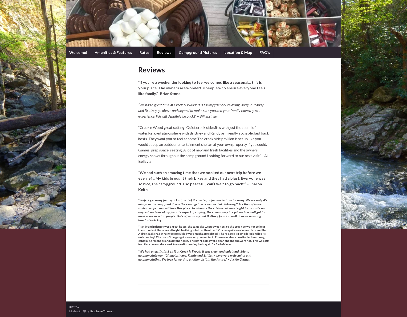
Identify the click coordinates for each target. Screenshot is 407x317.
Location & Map (238, 52)
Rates (144, 52)
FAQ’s (265, 52)
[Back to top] (396, 306)
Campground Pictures (198, 52)
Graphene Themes (102, 311)
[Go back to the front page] (203, 23)
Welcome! (78, 52)
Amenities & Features (113, 52)
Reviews (164, 52)
